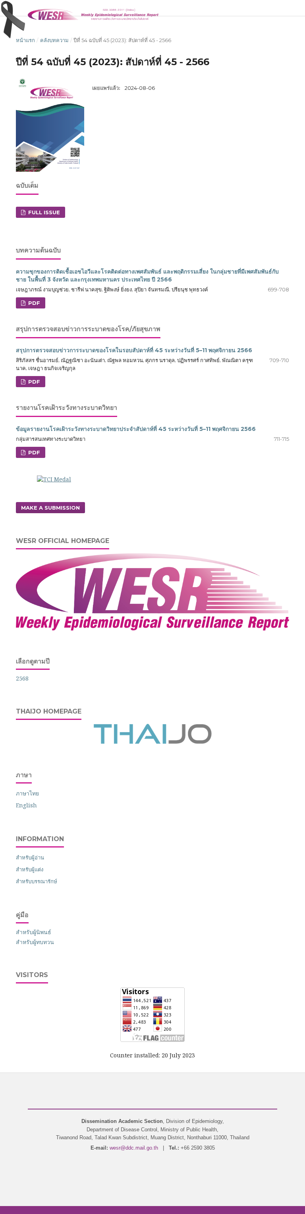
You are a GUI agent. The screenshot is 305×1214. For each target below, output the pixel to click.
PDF (33, 303)
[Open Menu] (16, 8)
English (26, 805)
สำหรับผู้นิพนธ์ (33, 932)
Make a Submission (50, 507)
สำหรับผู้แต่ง (29, 869)
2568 (22, 678)
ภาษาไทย (27, 793)
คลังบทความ (54, 40)
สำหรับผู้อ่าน (30, 857)
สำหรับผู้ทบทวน (35, 942)
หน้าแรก (25, 40)
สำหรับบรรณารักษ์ (36, 881)
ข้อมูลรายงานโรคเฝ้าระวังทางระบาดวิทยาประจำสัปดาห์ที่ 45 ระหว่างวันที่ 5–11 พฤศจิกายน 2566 (136, 428)
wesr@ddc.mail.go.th (134, 1148)
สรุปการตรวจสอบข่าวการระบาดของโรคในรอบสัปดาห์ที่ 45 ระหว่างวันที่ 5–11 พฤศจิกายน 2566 (134, 350)
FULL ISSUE (43, 212)
